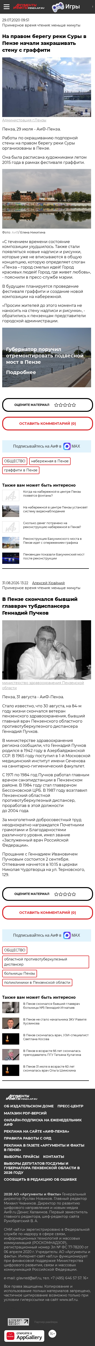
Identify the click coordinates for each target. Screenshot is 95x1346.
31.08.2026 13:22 (15, 583)
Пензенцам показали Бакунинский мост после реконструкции (54, 556)
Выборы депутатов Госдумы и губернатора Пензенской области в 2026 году (42, 1168)
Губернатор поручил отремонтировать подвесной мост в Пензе (45, 355)
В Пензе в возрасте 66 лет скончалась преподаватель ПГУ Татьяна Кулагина (52, 1053)
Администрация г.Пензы (24, 120)
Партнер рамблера (45, 1321)
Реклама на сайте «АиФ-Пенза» (36, 1131)
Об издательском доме (29, 1106)
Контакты (53, 1156)
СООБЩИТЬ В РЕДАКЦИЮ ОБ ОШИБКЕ (40, 1179)
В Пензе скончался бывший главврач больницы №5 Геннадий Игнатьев (51, 1006)
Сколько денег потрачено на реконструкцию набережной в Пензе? (52, 525)
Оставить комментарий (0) (47, 423)
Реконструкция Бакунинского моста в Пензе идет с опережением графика (52, 540)
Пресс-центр (70, 1106)
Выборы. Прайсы (21, 1156)
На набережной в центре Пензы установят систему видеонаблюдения (55, 509)
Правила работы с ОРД (27, 1138)
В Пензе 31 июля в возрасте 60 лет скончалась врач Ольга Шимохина (49, 1068)
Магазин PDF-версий (25, 1113)
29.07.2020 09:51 (15, 20)
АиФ (15, 232)
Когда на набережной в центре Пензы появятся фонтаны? (52, 493)
